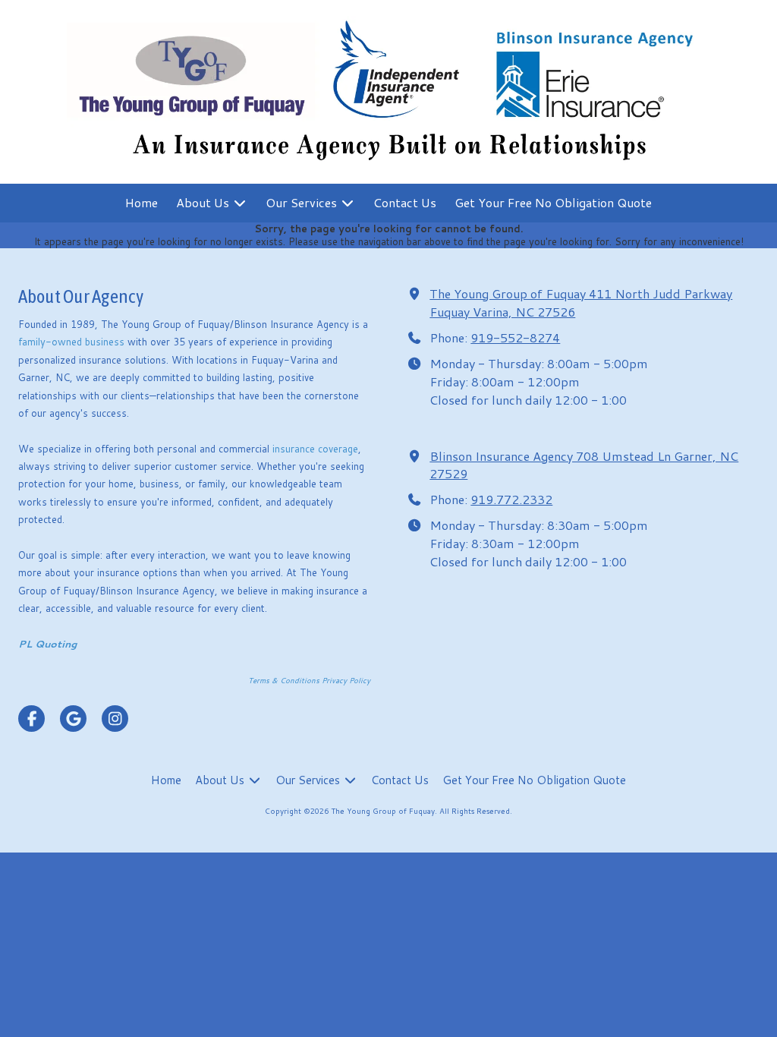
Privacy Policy (346, 680)
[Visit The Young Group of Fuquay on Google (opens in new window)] (73, 718)
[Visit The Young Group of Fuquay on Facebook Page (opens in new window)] (31, 718)
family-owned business (72, 341)
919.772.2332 (511, 499)
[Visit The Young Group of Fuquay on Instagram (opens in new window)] (115, 718)
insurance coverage (315, 448)
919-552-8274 (515, 337)
